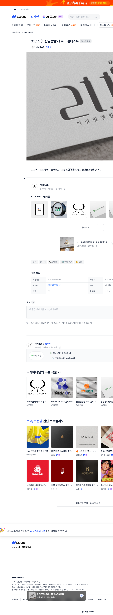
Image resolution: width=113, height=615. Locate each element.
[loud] (14, 9)
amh (53, 455)
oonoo (54, 488)
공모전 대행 (102, 599)
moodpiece (31, 454)
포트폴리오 (16, 32)
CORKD (79, 455)
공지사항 (26, 599)
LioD (77, 489)
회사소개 (15, 599)
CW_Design (105, 455)
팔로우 (48, 46)
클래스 (90, 599)
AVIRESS (44, 184)
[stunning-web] (18, 577)
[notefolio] (25, 9)
